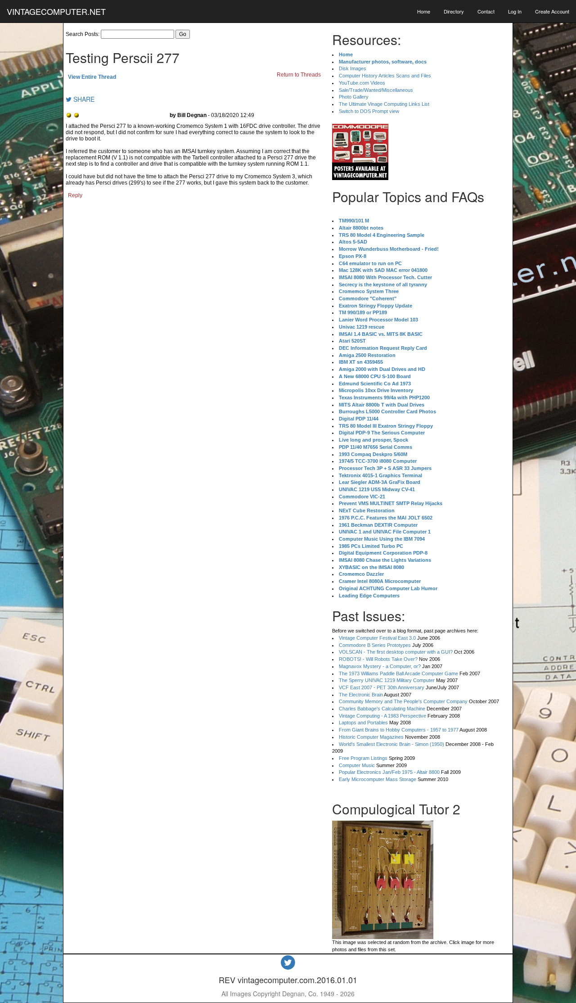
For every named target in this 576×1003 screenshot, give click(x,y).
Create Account (552, 11)
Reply (75, 195)
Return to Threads (299, 75)
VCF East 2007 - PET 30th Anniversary (381, 687)
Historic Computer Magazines (371, 737)
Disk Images (352, 68)
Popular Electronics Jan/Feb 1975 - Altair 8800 (389, 772)
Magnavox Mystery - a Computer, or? (380, 666)
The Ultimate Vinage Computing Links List (384, 104)
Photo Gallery (354, 96)
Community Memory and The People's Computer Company (403, 701)
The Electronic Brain (361, 694)
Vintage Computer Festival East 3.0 (377, 638)
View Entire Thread (92, 77)
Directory (454, 11)
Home (423, 11)
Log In (515, 11)
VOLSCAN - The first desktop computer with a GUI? (396, 652)
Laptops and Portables (363, 722)
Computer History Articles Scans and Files (385, 75)
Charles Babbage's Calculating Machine (382, 708)
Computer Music (357, 765)
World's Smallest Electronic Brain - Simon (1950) (391, 744)
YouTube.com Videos (362, 83)
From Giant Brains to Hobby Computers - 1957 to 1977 (399, 729)
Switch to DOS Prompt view (369, 111)
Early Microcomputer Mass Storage (377, 779)
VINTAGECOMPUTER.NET (56, 11)
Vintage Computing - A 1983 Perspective (382, 715)
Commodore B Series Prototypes (375, 645)
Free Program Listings (363, 758)
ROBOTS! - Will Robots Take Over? (378, 659)
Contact (486, 11)
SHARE (83, 99)
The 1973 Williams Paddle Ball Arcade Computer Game (398, 673)
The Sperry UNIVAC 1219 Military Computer (387, 680)
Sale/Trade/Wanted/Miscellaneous (376, 90)
